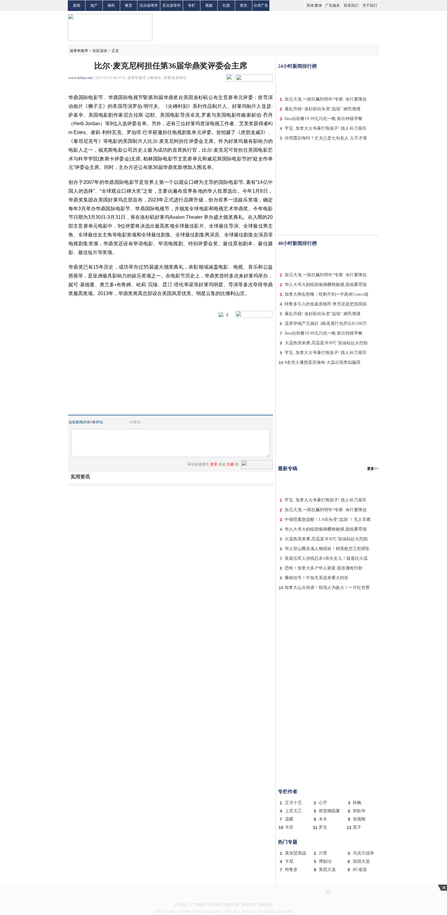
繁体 (318, 5)
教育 (128, 5)
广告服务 (332, 5)
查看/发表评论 (175, 78)
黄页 (243, 5)
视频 (209, 5)
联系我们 (351, 5)
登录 (213, 464)
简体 (310, 5)
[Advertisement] (328, 81)
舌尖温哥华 (171, 5)
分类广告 (261, 5)
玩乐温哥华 (149, 5)
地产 (94, 5)
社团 (226, 5)
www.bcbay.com (80, 78)
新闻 (76, 5)
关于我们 (369, 5)
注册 (230, 464)
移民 (111, 5)
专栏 (191, 5)
